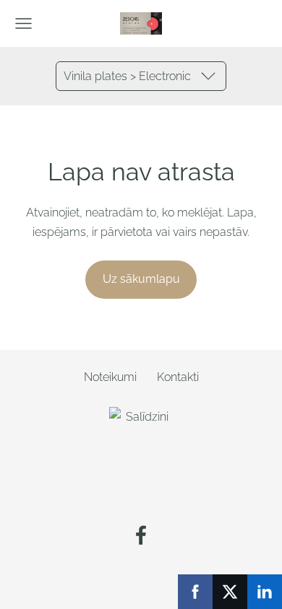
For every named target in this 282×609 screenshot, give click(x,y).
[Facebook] (141, 535)
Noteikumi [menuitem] (110, 377)
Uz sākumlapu (141, 279)
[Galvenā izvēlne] (23, 23)
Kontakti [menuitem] (178, 377)
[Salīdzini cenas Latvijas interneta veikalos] (141, 495)
